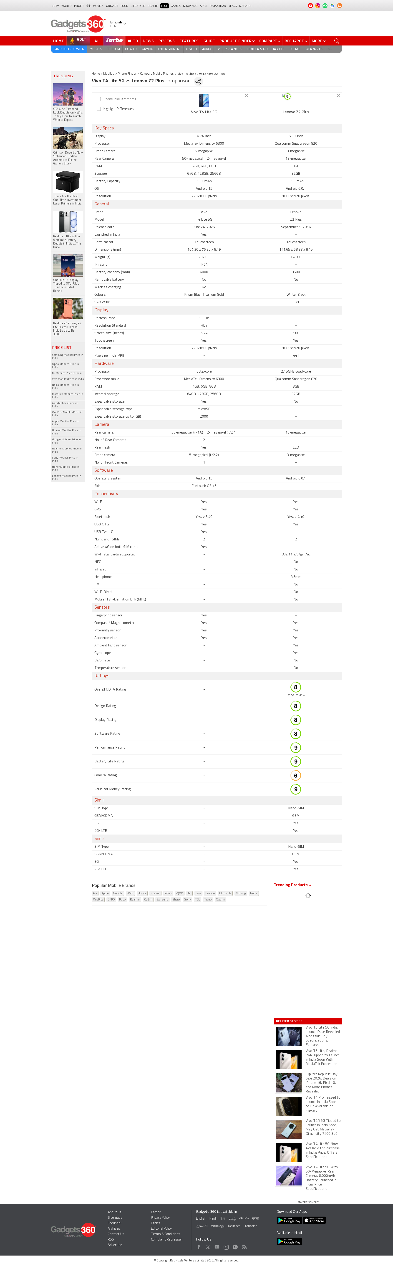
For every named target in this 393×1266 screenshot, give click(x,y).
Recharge (294, 41)
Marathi (245, 6)
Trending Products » (292, 885)
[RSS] (339, 5)
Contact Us (116, 1234)
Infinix (168, 893)
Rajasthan (218, 6)
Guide (209, 41)
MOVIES (98, 6)
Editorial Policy (161, 1229)
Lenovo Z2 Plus (296, 112)
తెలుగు (244, 1218)
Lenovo (210, 893)
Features (189, 41)
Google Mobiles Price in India (66, 441)
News (148, 41)
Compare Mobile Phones (157, 74)
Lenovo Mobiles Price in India (66, 478)
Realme (135, 899)
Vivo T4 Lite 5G (204, 112)
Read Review (296, 695)
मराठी (255, 1219)
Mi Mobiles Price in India (67, 373)
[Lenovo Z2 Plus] (296, 100)
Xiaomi (220, 899)
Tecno (208, 899)
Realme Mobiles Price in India (67, 450)
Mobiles (96, 49)
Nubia (253, 893)
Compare (268, 41)
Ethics (155, 1223)
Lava (198, 893)
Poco (122, 899)
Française (250, 1226)
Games (176, 6)
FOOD (124, 6)
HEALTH (153, 6)
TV (218, 49)
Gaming (147, 49)
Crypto (191, 49)
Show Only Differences (119, 99)
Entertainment (169, 49)
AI (97, 41)
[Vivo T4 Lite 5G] (204, 100)
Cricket (112, 6)
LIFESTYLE (138, 6)
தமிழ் (232, 1219)
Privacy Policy (160, 1218)
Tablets (278, 49)
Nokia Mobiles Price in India (65, 387)
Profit (79, 6)
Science (295, 49)
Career (156, 1212)
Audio (206, 49)
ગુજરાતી (202, 1226)
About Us (114, 1212)
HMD (130, 893)
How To (131, 49)
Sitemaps (115, 1218)
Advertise (115, 1245)
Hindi (213, 1219)
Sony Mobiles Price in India (65, 459)
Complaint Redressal (166, 1239)
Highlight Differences (118, 109)
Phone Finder (127, 74)
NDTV (55, 6)
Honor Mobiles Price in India (66, 469)
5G (330, 49)
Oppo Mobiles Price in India (65, 366)
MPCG (233, 6)
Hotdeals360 (257, 49)
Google (118, 893)
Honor (142, 893)
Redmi (148, 899)
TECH (164, 6)
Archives (114, 1229)
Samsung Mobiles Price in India (67, 357)
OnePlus (98, 899)
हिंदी (88, 6)
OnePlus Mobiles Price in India (67, 414)
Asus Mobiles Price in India (65, 405)
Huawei (155, 893)
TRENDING (63, 76)
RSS (111, 1239)
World (66, 6)
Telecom (113, 49)
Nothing (241, 893)
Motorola (225, 893)
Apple (105, 893)
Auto (133, 41)
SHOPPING (190, 6)
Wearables (314, 49)
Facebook (199, 1245)
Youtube (217, 1245)
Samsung (162, 899)
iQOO (179, 893)
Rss (244, 1245)
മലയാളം (218, 1226)
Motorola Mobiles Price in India (67, 396)
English (201, 1219)
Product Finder (235, 41)
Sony (187, 899)
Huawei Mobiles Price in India (66, 432)
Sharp (176, 899)
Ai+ (95, 893)
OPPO (111, 899)
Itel (189, 893)
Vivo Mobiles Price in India (68, 379)
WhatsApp (235, 1245)
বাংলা (222, 1219)
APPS (203, 6)
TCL (197, 899)
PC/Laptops (233, 49)
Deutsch (234, 1226)
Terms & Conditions (165, 1234)
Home (58, 41)
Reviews (167, 41)
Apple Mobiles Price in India (65, 423)
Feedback (114, 1223)
